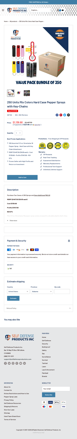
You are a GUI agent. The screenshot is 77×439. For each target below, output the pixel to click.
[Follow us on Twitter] (9, 363)
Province (34, 287)
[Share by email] (68, 114)
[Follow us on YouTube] (20, 363)
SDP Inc (9, 115)
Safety (44, 350)
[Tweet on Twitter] (64, 114)
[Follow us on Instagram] (13, 363)
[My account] (58, 10)
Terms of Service (10, 419)
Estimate (13, 298)
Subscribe (48, 395)
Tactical (45, 363)
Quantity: (10, 133)
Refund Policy (11, 308)
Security (45, 344)
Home (6, 21)
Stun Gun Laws (9, 410)
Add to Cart (22, 177)
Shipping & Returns (11, 406)
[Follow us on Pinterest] (16, 363)
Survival (45, 360)
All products (13, 21)
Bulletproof (46, 347)
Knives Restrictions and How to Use (16, 393)
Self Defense (46, 340)
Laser (44, 366)
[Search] (51, 10)
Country (10, 287)
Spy (43, 353)
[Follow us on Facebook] (5, 363)
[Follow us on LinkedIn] (24, 363)
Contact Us (8, 390)
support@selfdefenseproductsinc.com (17, 359)
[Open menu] (3, 10)
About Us (7, 387)
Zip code (57, 287)
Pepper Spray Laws (10, 397)
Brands (44, 376)
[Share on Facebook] (57, 114)
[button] (41, 125)
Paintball (45, 373)
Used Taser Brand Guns (12, 416)
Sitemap (7, 413)
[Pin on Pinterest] (60, 114)
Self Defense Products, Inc (52, 430)
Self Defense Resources (12, 403)
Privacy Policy (9, 400)
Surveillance (46, 357)
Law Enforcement (48, 370)
